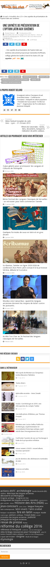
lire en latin (24, 512)
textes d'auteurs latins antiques (12, 534)
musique (36, 513)
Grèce (12, 503)
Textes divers (20, 383)
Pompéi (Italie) (30, 515)
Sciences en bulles (22, 469)
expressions (43, 500)
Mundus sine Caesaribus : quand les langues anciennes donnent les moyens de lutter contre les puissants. (23, 303)
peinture (12, 515)
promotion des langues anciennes (15, 80)
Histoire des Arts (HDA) (29, 502)
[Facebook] (23, 359)
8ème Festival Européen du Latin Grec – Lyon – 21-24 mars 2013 (18, 121)
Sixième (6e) (35, 80)
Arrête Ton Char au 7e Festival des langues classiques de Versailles (21, 337)
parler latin (44, 77)
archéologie (24, 490)
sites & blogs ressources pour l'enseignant (20, 532)
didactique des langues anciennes (20, 493)
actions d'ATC (8, 491)
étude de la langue (32, 537)
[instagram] (32, 359)
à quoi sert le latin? (8, 537)
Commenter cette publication (15, 40)
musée (43, 513)
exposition (34, 500)
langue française (35, 506)
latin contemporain (7, 509)
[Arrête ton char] (25, 6)
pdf (14, 58)
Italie (46, 503)
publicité (32, 517)
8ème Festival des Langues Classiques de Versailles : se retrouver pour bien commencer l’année (25, 200)
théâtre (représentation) (11, 82)
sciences (25, 530)
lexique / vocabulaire (8, 513)
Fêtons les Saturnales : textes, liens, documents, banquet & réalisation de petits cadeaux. (33, 128)
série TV (43, 532)
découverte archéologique (12, 495)
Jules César (23, 506)
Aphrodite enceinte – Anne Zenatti (28, 393)
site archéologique (35, 530)
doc (18, 58)
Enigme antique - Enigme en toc (15, 498)
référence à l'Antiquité (11, 529)
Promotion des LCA (26, 36)
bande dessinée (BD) (39, 491)
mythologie (4, 515)
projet (39, 515)
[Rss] (18, 359)
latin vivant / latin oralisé (28, 509)
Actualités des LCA (16, 16)
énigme (20, 536)
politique (20, 515)
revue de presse (11, 522)
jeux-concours (9, 506)
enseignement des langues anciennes (15, 500)
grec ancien (5, 503)
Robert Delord (9, 33)
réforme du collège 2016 (21, 526)
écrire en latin (15, 77)
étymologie (7, 539)
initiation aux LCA (30, 77)
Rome (25, 523)
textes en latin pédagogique (34, 534)
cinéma (3, 493)
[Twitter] (27, 359)
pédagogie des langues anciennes (14, 519)
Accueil (5, 16)
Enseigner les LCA (24, 35)
